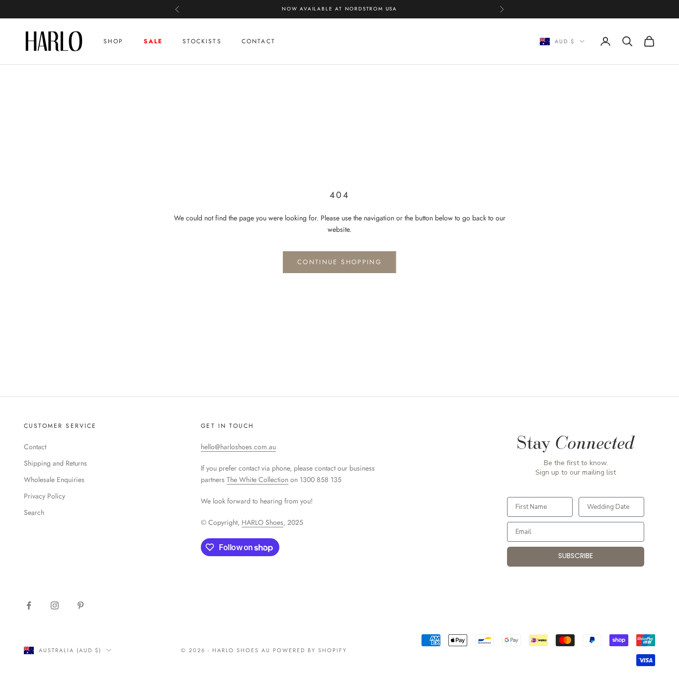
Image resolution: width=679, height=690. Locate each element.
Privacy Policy (44, 496)
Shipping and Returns (55, 463)
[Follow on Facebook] (29, 605)
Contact (35, 447)
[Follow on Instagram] (55, 605)
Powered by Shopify (310, 650)
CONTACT (258, 41)
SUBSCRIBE (575, 556)
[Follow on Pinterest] (80, 605)
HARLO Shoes (262, 522)
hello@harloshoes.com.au (238, 447)
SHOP (113, 41)
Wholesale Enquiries (54, 480)
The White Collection (257, 480)
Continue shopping (339, 262)
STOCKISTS (201, 41)
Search (34, 512)
